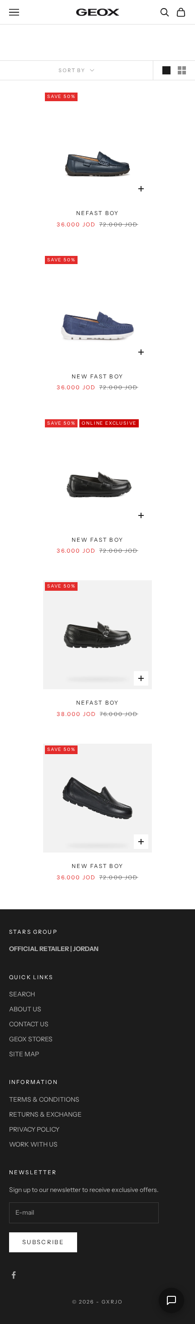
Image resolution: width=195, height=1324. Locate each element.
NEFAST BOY (97, 213)
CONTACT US (29, 1024)
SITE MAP (24, 1054)
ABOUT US (25, 1009)
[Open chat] (171, 1300)
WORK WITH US (33, 1144)
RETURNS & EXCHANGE (45, 1114)
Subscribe (43, 1242)
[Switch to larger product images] (166, 70)
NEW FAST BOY (97, 376)
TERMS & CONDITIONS (44, 1099)
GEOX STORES (31, 1039)
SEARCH (22, 994)
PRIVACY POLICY (34, 1129)
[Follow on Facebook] (13, 1275)
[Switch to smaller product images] (182, 70)
